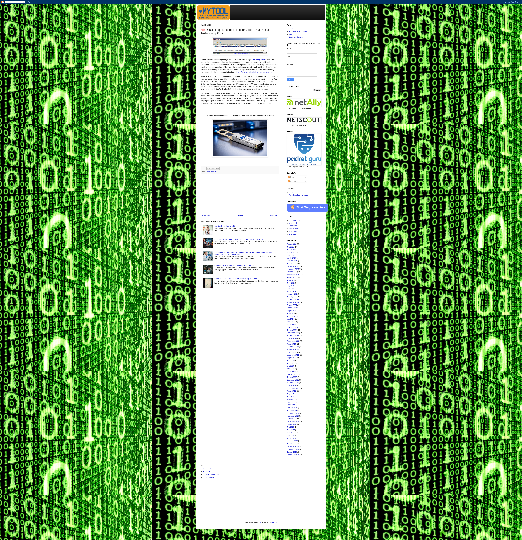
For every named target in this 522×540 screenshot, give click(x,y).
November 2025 (293, 269)
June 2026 (291, 250)
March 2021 (291, 405)
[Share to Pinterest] (218, 168)
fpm (259, 522)
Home (240, 216)
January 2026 (292, 263)
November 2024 (293, 302)
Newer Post (206, 216)
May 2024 (290, 319)
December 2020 (293, 413)
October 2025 (292, 272)
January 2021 (292, 410)
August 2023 (291, 344)
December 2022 (293, 347)
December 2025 (293, 266)
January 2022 (292, 377)
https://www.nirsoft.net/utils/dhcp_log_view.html (254, 72)
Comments (294, 181)
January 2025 (292, 297)
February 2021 (292, 408)
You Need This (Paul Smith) (224, 226)
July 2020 (290, 427)
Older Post (274, 216)
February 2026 (292, 261)
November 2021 (293, 383)
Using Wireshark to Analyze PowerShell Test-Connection (235, 266)
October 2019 (292, 452)
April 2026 (290, 255)
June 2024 (291, 316)
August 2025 (291, 277)
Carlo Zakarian (294, 220)
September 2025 (293, 275)
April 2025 (290, 289)
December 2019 (293, 446)
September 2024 (293, 308)
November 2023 (293, 336)
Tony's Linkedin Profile (211, 474)
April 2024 (290, 322)
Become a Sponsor (296, 37)
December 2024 (293, 300)
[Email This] (207, 168)
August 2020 (291, 424)
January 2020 (292, 444)
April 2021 (290, 402)
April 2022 (290, 369)
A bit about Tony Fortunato (298, 31)
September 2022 (293, 355)
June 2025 (291, 283)
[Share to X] (213, 168)
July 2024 (290, 313)
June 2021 (291, 397)
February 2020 (292, 441)
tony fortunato (212, 171)
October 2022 (292, 352)
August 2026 (291, 244)
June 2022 (291, 363)
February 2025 (292, 294)
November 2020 (293, 416)
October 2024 (292, 305)
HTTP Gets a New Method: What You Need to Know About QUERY (238, 239)
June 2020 (291, 430)
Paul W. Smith (294, 229)
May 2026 (290, 252)
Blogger (274, 522)
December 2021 (293, 380)
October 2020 (292, 419)
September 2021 (293, 388)
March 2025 (291, 291)
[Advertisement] (240, 194)
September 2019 (293, 455)
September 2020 (293, 421)
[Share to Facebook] (215, 168)
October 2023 (292, 338)
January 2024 (292, 330)
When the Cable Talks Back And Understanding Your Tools (235, 279)
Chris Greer (293, 226)
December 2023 (293, 333)
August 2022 (291, 358)
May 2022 (290, 366)
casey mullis (293, 223)
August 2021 (291, 391)
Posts (292, 177)
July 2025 (290, 280)
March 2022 (291, 372)
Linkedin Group (209, 469)
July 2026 (290, 247)
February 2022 (292, 374)
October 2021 (292, 385)
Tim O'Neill (293, 231)
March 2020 (291, 438)
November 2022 (293, 349)
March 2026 (291, 258)
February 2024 (292, 327)
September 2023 (293, 341)
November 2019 (293, 449)
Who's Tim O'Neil (295, 34)
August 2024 (291, 311)
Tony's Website (208, 477)
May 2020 (290, 433)
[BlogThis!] (210, 168)
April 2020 (290, 435)
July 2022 (290, 361)
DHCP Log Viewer (259, 60)
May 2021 (290, 399)
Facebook (207, 472)
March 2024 (291, 325)
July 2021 (290, 394)
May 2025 (290, 286)
